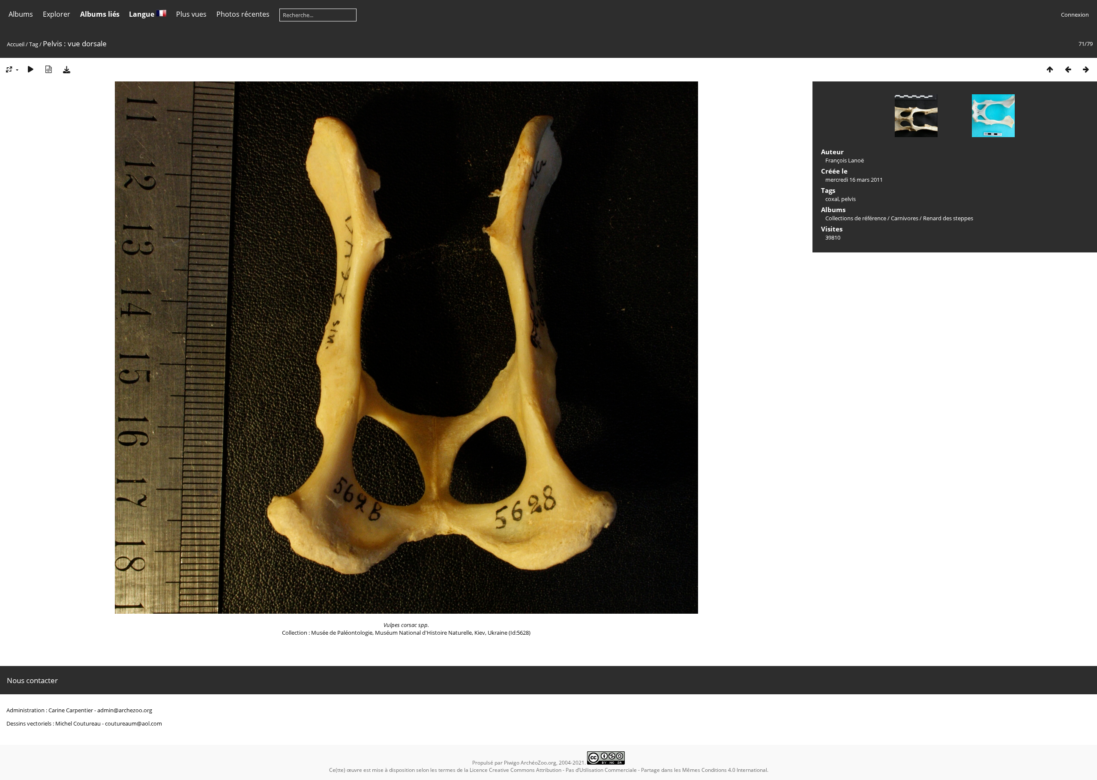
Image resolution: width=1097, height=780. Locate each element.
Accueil (15, 44)
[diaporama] (30, 69)
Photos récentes (243, 14)
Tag (33, 44)
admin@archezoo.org (124, 710)
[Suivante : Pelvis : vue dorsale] (1086, 69)
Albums (21, 14)
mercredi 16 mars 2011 (854, 179)
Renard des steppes (948, 218)
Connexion (1075, 14)
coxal (832, 199)
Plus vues (191, 14)
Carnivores (904, 218)
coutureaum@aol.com (133, 723)
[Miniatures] (1050, 69)
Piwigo (511, 762)
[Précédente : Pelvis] (1068, 69)
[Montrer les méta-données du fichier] (48, 69)
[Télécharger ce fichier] (66, 69)
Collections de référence (855, 218)
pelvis (848, 199)
